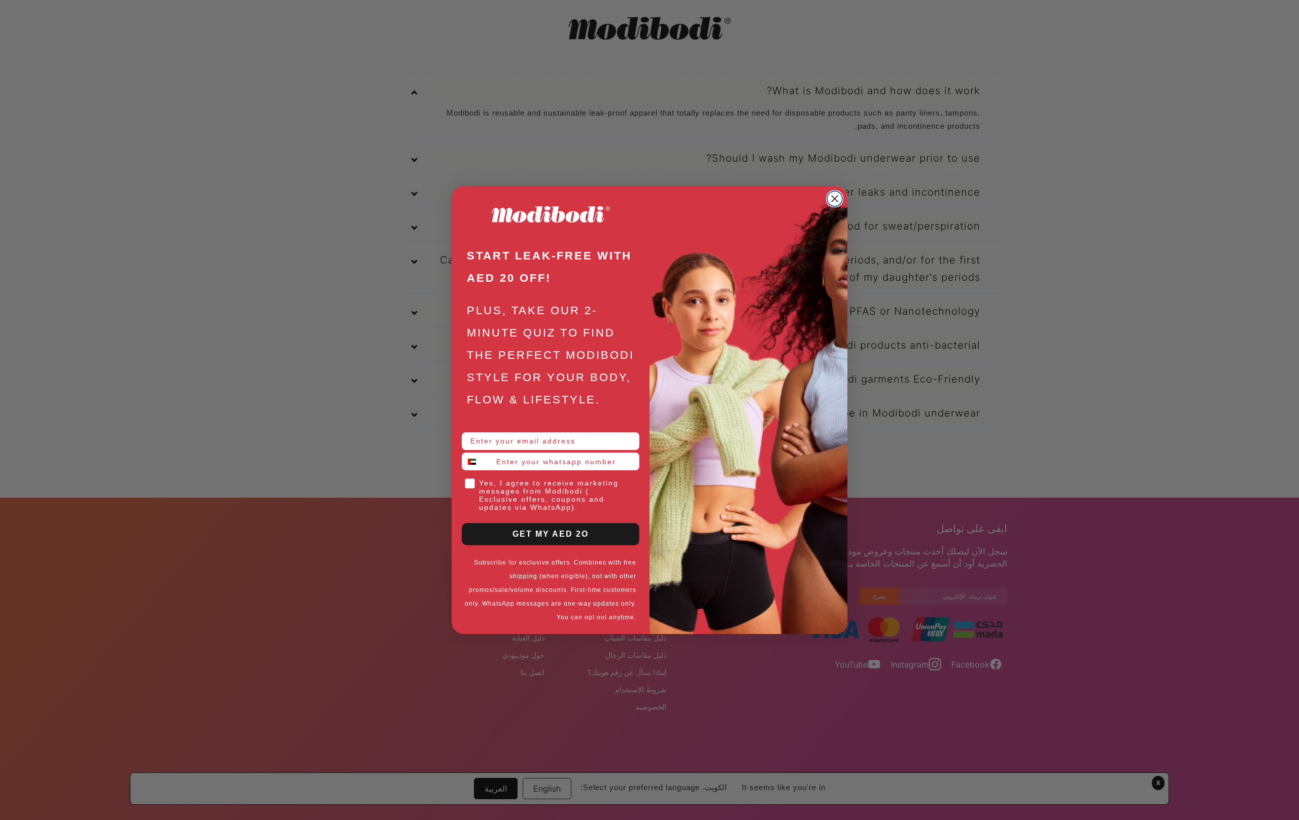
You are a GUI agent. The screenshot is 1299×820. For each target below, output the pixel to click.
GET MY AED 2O (550, 534)
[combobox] (476, 461)
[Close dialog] (834, 198)
